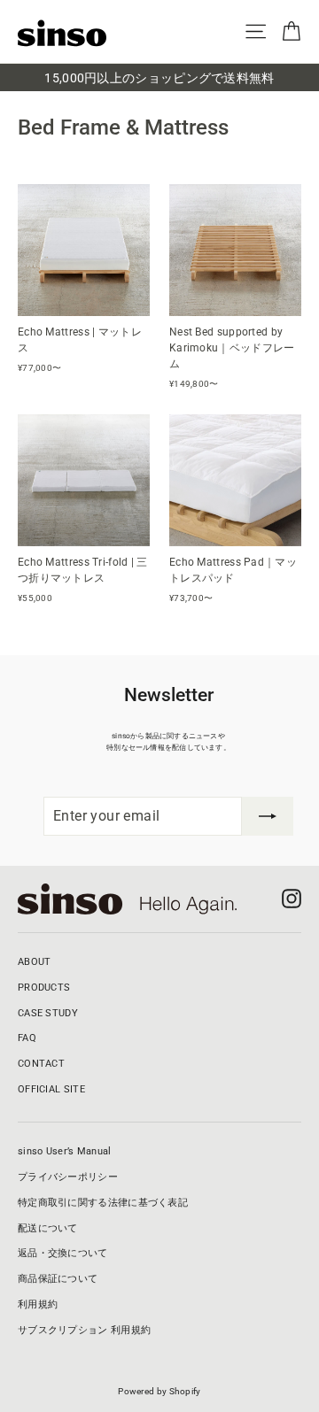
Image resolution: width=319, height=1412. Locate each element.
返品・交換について (63, 1253)
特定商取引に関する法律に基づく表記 (103, 1202)
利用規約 (38, 1304)
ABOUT (34, 962)
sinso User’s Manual (65, 1151)
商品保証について (57, 1279)
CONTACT (41, 1063)
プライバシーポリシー (68, 1177)
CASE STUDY (48, 1013)
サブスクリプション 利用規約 (84, 1330)
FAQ (27, 1038)
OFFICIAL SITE (51, 1089)
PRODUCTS (44, 987)
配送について (48, 1228)
